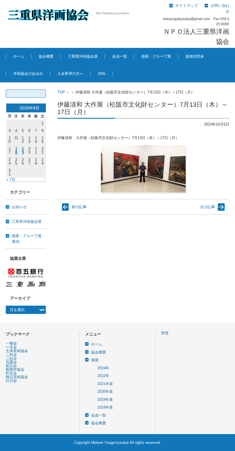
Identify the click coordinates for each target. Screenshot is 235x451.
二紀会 (11, 358)
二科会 (11, 354)
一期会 (11, 343)
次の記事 (207, 207)
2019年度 (105, 399)
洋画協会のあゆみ (28, 73)
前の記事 (79, 207)
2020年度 (105, 391)
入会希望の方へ (70, 73)
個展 (95, 360)
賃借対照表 (194, 56)
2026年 (142, 72)
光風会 (11, 362)
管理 (165, 333)
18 (16, 151)
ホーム (18, 56)
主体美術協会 (17, 351)
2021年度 (105, 384)
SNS (101, 73)
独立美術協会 (17, 377)
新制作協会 (15, 369)
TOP (61, 92)
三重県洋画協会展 (83, 56)
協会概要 (46, 56)
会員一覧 (119, 56)
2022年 (103, 376)
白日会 (11, 380)
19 (23, 151)
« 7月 (10, 179)
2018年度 (105, 407)
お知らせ (19, 207)
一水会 (11, 347)
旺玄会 (11, 373)
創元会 (11, 366)
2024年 (103, 368)
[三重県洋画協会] (49, 14)
